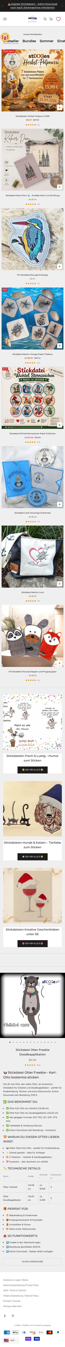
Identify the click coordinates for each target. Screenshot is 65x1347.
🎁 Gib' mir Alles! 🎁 (32, 943)
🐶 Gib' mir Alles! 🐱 (32, 856)
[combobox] (10, 1340)
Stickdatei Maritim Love (32, 592)
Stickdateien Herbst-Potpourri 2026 (32, 116)
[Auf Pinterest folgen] (13, 1316)
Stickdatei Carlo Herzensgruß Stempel (32, 513)
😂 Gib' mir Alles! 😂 (32, 769)
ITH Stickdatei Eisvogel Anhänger (32, 275)
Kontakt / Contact (11, 1301)
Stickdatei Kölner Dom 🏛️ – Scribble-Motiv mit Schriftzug (32, 195)
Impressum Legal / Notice (15, 1279)
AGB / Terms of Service (14, 1290)
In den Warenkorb (32, 1261)
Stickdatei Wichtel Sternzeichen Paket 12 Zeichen (32, 433)
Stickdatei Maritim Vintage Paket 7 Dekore (32, 354)
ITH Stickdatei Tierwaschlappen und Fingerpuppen (32, 671)
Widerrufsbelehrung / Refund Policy (20, 1295)
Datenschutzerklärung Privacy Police (21, 1285)
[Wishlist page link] (58, 19)
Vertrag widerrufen (12, 1306)
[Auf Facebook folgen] (4, 1316)
